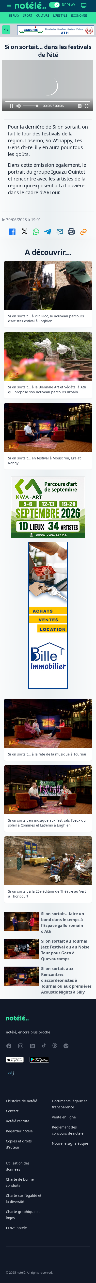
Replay (14, 15)
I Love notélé (16, 1227)
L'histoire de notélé (21, 1101)
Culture (42, 15)
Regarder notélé (19, 1131)
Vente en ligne (64, 1117)
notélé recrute (17, 1121)
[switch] (54, 5)
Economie (79, 15)
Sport (27, 15)
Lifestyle (60, 15)
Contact (12, 1111)
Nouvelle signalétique (70, 1143)
